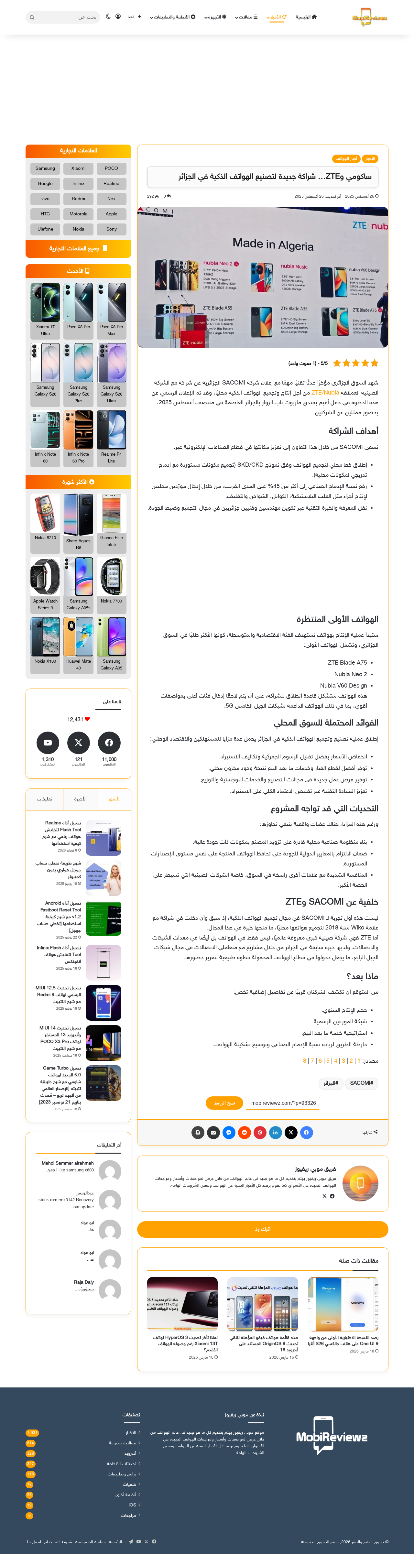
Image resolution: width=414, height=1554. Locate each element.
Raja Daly (84, 1282)
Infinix (78, 184)
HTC (45, 214)
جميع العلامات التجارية (75, 249)
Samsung (45, 168)
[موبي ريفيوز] (370, 17)
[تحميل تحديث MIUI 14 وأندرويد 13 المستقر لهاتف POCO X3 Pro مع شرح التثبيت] (103, 1043)
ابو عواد (87, 1223)
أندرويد (130, 1453)
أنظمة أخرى (125, 1495)
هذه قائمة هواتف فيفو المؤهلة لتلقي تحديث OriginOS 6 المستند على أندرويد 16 (264, 1344)
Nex (111, 199)
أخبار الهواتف (346, 158)
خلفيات (129, 1484)
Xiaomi (78, 168)
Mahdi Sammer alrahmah (68, 1163)
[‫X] (324, 1196)
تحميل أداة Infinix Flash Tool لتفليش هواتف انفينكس (59, 954)
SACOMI (360, 1084)
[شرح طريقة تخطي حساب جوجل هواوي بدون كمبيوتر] (103, 878)
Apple (111, 214)
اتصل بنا (34, 1542)
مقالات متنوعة (122, 1443)
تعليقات (44, 799)
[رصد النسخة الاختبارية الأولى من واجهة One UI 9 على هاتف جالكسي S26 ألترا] (343, 1304)
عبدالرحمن (85, 1193)
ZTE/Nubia (325, 393)
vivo (45, 199)
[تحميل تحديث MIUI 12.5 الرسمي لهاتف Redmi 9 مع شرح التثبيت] (103, 1003)
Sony (111, 229)
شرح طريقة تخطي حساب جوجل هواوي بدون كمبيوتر (58, 870)
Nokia (78, 229)
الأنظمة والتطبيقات (172, 17)
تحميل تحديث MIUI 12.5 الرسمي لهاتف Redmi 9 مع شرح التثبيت (58, 995)
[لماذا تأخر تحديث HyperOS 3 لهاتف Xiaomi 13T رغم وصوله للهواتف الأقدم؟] (182, 1304)
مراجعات (128, 1515)
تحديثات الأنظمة (121, 1464)
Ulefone (45, 229)
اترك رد (263, 1229)
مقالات (246, 17)
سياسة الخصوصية (90, 1542)
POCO (111, 168)
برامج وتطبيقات (122, 1474)
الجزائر (329, 1084)
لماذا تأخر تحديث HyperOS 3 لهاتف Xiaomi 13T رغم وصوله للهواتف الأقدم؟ (185, 1344)
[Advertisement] (207, 89)
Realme (111, 184)
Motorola (79, 214)
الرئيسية (304, 17)
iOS (132, 1505)
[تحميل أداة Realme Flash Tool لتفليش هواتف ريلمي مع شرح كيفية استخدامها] (103, 838)
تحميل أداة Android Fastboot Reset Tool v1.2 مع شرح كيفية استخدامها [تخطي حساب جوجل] (59, 917)
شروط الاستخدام (58, 1542)
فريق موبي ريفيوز (315, 1169)
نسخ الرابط (224, 1102)
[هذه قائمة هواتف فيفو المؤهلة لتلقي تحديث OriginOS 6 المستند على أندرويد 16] (262, 1304)
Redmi (78, 199)
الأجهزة (215, 17)
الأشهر (114, 799)
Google (45, 184)
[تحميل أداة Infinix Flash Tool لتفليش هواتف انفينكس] (103, 963)
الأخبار (276, 17)
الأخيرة (80, 799)
